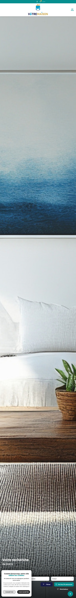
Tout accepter (24, 592)
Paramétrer (9, 592)
